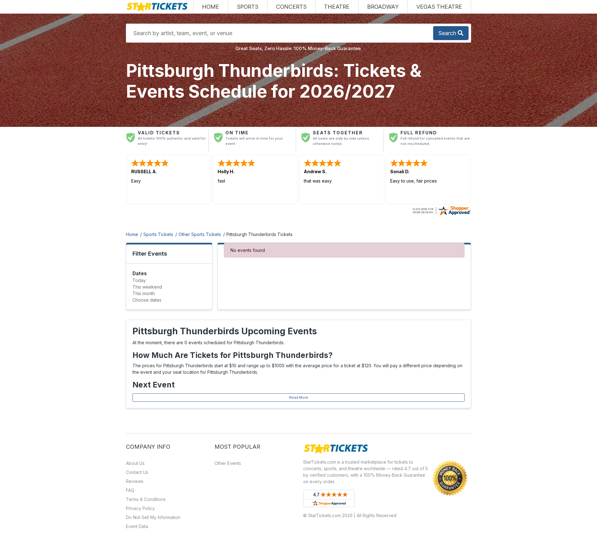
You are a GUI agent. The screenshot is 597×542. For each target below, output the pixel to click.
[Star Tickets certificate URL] (441, 210)
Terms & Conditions (146, 499)
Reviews (134, 481)
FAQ (130, 490)
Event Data (137, 526)
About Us (135, 463)
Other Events (228, 463)
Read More (298, 397)
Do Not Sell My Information (153, 517)
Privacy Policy (140, 508)
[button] (247, 6)
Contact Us (137, 472)
